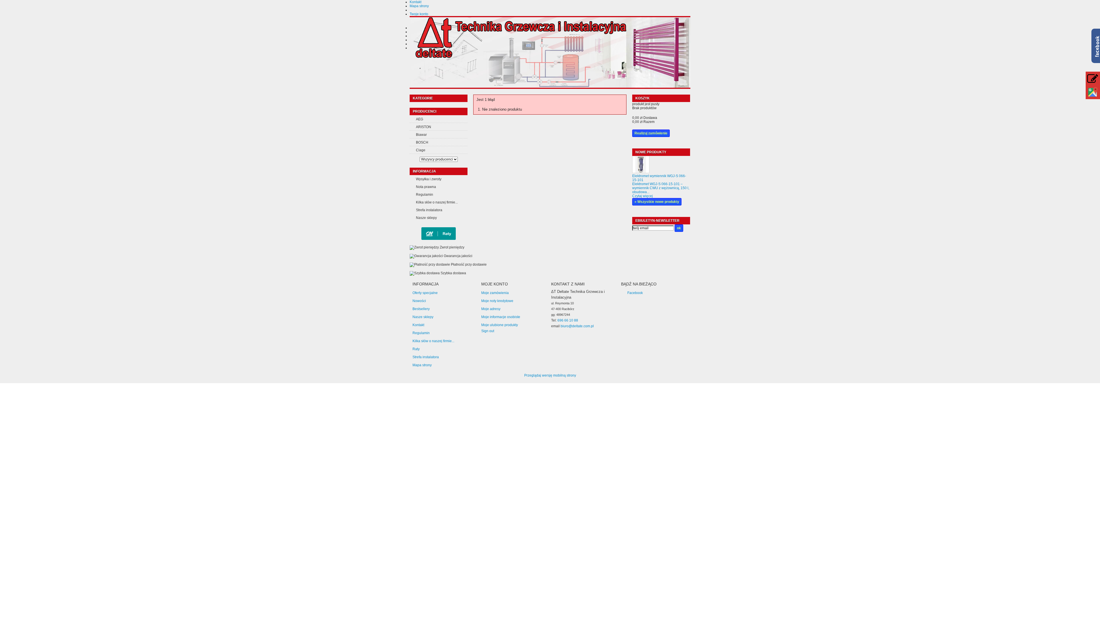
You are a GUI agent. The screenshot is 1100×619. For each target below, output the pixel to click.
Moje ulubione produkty (499, 325)
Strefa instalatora (429, 210)
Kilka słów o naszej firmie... (437, 202)
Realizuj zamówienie (651, 133)
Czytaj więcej (642, 196)
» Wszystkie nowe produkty (657, 202)
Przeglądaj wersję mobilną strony (550, 375)
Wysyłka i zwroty (428, 179)
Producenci (424, 111)
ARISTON (423, 127)
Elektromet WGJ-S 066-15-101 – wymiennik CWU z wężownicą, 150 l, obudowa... (660, 188)
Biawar (421, 135)
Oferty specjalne (425, 293)
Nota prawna (426, 187)
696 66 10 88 (567, 320)
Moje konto (494, 284)
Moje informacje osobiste (500, 317)
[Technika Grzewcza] (521, 38)
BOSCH (422, 142)
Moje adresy (490, 309)
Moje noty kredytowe (497, 301)
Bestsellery (421, 309)
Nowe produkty (650, 152)
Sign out (487, 331)
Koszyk (643, 98)
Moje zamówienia (495, 293)
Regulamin (424, 195)
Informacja (424, 171)
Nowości (419, 301)
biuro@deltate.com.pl (577, 326)
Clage (420, 150)
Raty (416, 349)
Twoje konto (419, 14)
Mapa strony (419, 6)
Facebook (635, 293)
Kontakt (415, 2)
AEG (419, 119)
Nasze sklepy (426, 218)
